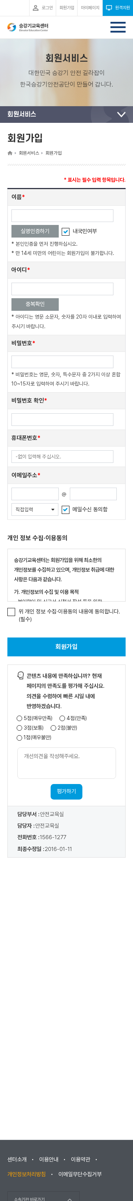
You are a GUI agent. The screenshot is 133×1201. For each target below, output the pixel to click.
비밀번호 (21, 343)
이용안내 (48, 1159)
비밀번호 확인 (27, 400)
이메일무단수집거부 (80, 1174)
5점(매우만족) (38, 718)
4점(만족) (76, 718)
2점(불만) (67, 728)
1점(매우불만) (37, 737)
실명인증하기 (35, 231)
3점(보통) (34, 728)
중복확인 (35, 304)
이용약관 (80, 1159)
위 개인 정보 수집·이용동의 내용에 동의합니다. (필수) (69, 615)
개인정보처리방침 (26, 1174)
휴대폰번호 (24, 437)
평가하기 (66, 791)
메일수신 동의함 (90, 509)
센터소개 (17, 1159)
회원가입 (66, 646)
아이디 (19, 269)
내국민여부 (85, 231)
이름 (16, 197)
